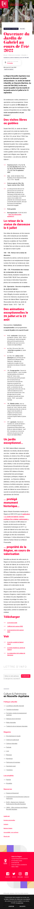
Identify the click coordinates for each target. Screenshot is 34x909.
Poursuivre (26, 676)
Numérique (9, 758)
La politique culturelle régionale (15, 706)
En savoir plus (19, 903)
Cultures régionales (11, 743)
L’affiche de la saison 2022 (15, 626)
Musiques (9, 755)
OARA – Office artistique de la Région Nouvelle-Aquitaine (16, 808)
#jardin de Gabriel (8, 69)
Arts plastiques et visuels (13, 736)
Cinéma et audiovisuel (12, 739)
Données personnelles (9, 820)
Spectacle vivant (11, 766)
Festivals (8, 747)
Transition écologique (12, 709)
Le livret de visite (12, 622)
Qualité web (7, 816)
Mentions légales (8, 828)
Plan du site (7, 836)
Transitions (9, 770)
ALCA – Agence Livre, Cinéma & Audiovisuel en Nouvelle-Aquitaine (16, 803)
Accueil (5, 55)
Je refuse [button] (11, 906)
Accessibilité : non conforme (11, 832)
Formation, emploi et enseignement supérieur (16, 714)
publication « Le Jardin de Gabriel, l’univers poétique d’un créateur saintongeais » (17, 516)
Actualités (24, 55)
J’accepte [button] (22, 906)
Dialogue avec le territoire (13, 718)
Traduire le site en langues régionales (16, 726)
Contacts (6, 824)
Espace (12, 793)
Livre (7, 751)
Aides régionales (11, 722)
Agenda (8, 779)
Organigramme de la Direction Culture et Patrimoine (17, 797)
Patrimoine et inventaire (14, 55)
